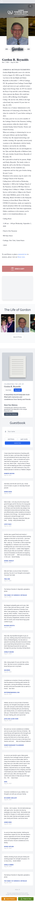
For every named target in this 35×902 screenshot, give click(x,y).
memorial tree (22, 254)
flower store (21, 257)
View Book (8, 390)
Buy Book (17, 390)
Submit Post (17, 443)
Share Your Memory (11, 414)
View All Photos (17, 337)
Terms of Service (22, 894)
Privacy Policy (13, 894)
